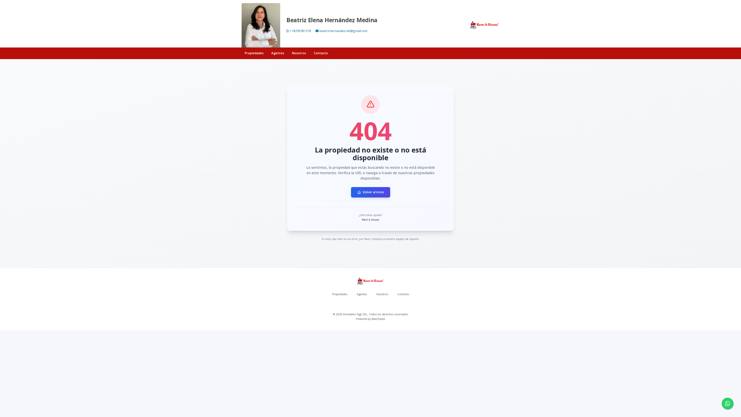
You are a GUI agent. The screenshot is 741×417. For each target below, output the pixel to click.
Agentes (277, 53)
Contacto (321, 53)
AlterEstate (378, 319)
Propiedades (254, 53)
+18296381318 (300, 31)
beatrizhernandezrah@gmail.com (343, 31)
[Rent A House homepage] (484, 25)
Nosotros (299, 53)
